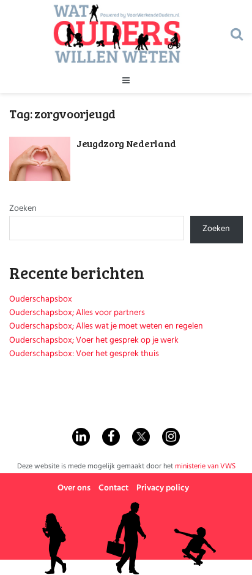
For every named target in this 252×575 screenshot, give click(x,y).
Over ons (74, 488)
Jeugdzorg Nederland (126, 143)
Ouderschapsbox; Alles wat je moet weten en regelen (106, 326)
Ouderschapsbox (40, 299)
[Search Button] (237, 33)
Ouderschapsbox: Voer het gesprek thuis (84, 354)
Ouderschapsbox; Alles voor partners (77, 313)
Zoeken (23, 208)
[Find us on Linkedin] (81, 437)
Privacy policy (162, 488)
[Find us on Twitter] (141, 437)
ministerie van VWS (205, 466)
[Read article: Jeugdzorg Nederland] (39, 159)
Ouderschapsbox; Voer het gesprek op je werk (94, 340)
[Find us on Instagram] (171, 437)
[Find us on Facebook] (111, 437)
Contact (113, 488)
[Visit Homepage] (117, 33)
